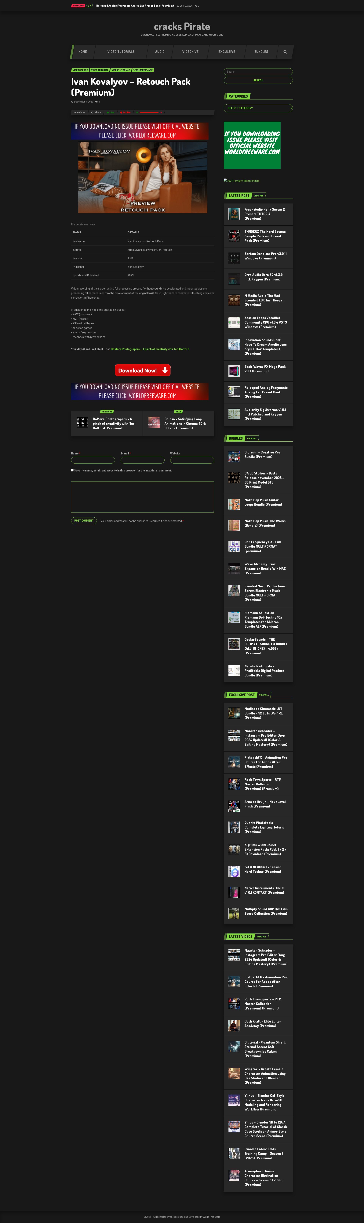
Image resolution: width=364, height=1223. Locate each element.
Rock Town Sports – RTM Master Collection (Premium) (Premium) (263, 784)
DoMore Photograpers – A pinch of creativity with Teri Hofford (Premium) (114, 423)
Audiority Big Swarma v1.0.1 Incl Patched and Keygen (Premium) (265, 414)
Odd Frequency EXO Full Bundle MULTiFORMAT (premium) (263, 546)
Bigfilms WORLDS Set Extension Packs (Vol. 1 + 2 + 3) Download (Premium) (265, 849)
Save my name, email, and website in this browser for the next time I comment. (123, 470)
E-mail (126, 453)
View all (258, 195)
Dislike (127, 112)
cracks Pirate (182, 26)
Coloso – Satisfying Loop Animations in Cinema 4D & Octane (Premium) (185, 423)
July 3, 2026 (186, 6)
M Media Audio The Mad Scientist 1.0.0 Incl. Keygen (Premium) (264, 300)
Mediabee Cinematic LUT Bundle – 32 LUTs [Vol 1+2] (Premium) (264, 713)
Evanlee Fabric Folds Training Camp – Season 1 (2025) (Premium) (264, 1153)
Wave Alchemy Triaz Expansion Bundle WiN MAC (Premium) (265, 568)
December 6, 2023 (83, 101)
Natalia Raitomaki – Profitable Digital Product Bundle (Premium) (264, 670)
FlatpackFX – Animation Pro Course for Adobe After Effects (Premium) (266, 762)
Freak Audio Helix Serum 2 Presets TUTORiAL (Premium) (265, 214)
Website (175, 453)
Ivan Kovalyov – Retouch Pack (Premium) (130, 86)
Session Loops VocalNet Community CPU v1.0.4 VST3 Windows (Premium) (266, 322)
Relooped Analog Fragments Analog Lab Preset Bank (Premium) (135, 5)
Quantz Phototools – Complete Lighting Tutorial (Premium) (265, 827)
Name (75, 453)
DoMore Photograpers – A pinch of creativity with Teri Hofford (150, 349)
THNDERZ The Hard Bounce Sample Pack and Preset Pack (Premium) (265, 236)
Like (112, 112)
